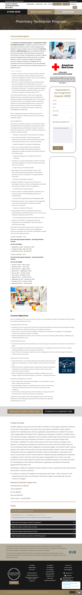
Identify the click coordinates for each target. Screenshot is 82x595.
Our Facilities (50, 569)
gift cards (32, 569)
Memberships (32, 567)
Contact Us (68, 565)
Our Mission (50, 565)
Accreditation (50, 567)
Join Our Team (68, 567)
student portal (50, 576)
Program (55, 115)
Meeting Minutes (50, 574)
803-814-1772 (23, 515)
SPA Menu (32, 565)
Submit (58, 148)
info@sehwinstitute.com (40, 515)
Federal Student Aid (32, 575)
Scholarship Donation (19, 1)
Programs (32, 581)
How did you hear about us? (61, 122)
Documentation (50, 572)
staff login (50, 578)
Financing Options (32, 573)
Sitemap (40, 592)
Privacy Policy (45, 592)
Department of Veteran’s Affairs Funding (32, 578)
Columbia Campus (73, 1)
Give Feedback (68, 569)
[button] (43, 511)
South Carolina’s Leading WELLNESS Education (12, 6)
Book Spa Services (9, 1)
